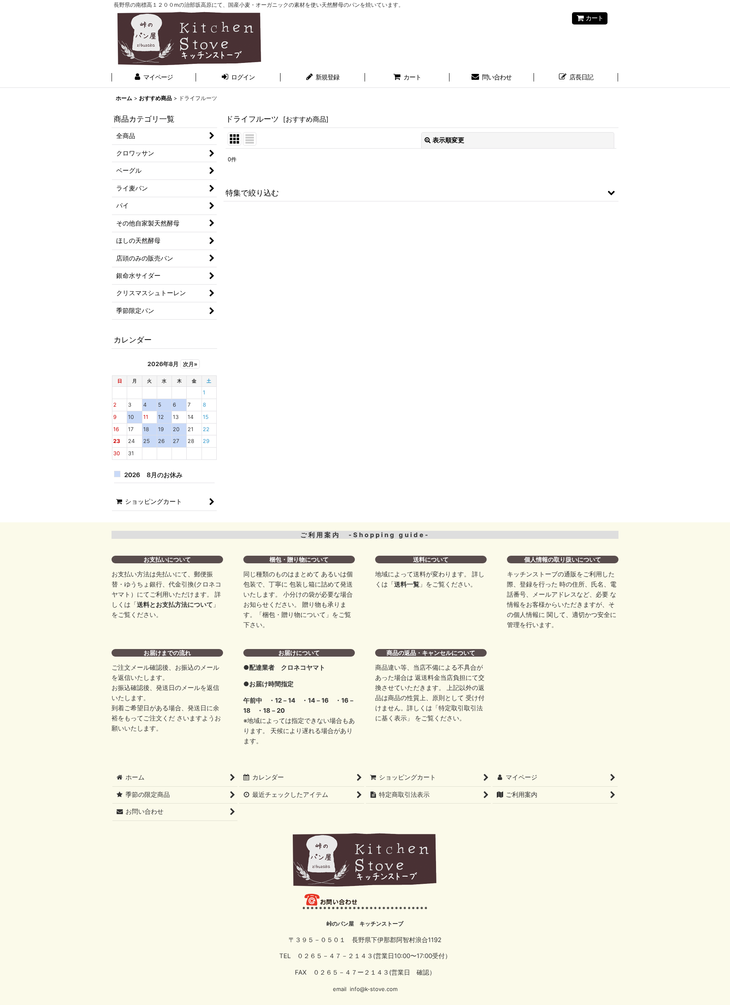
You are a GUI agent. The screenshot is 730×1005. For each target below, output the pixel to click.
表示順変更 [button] (448, 140)
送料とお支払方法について (175, 604)
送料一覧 (406, 584)
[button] (420, 192)
